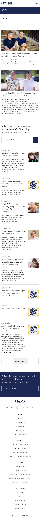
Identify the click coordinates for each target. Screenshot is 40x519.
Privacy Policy (20, 508)
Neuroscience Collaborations (20, 474)
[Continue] (35, 140)
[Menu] (36, 3)
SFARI (4, 10)
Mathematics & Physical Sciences (20, 478)
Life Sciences (20, 466)
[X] (28, 407)
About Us (20, 418)
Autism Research (20, 470)
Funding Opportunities (20, 444)
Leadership (20, 426)
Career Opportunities (20, 434)
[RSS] (33, 407)
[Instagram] (17, 407)
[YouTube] (22, 407)
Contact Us (20, 430)
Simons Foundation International (20, 456)
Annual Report (20, 422)
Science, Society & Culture (20, 482)
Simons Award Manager (20, 452)
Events (20, 496)
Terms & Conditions (20, 504)
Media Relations (20, 500)
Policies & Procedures (20, 448)
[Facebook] (12, 407)
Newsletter (20, 492)
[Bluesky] (7, 407)
